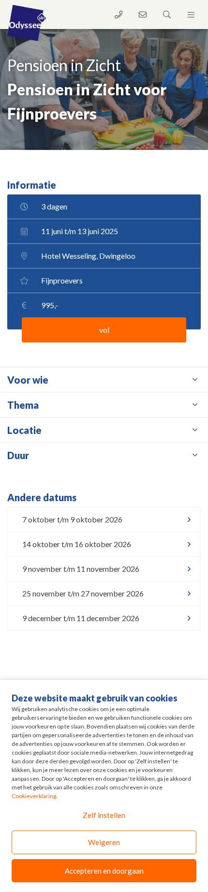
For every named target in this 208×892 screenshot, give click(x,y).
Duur (18, 455)
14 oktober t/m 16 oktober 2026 (76, 544)
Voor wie (27, 380)
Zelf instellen (104, 815)
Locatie (24, 430)
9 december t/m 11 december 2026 (80, 618)
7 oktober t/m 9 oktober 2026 (72, 519)
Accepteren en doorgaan (104, 870)
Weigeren (104, 842)
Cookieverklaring (34, 796)
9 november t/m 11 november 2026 (80, 568)
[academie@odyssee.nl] (143, 14)
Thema (23, 405)
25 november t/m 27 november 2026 (83, 593)
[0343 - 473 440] (118, 14)
